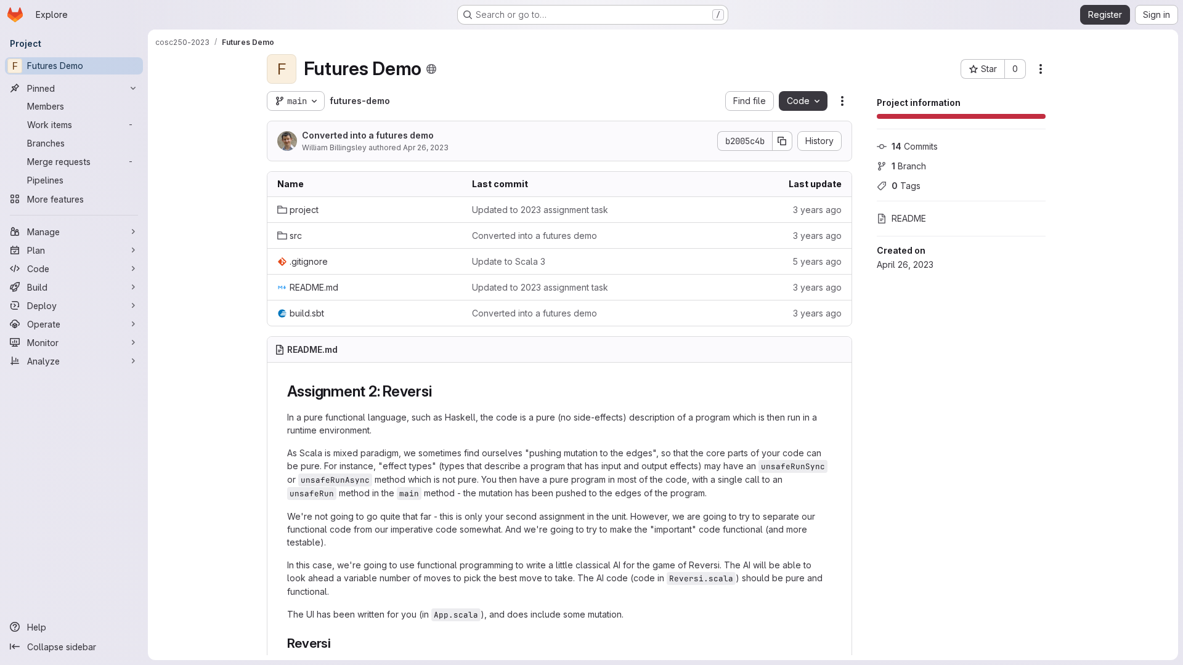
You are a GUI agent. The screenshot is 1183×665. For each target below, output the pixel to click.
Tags (906, 185)
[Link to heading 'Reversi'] (338, 643)
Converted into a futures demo (368, 135)
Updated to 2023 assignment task (540, 209)
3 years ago (817, 209)
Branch (909, 166)
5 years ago (817, 261)
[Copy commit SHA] (782, 141)
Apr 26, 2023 (426, 147)
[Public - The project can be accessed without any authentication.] (431, 69)
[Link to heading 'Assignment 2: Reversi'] (439, 391)
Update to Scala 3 (508, 261)
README (909, 218)
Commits (915, 146)
